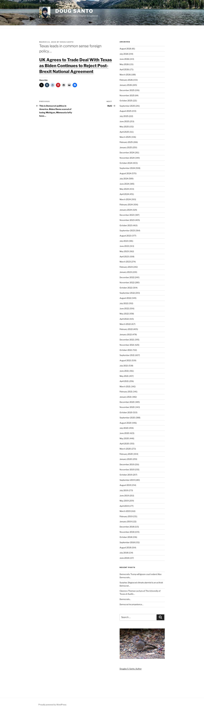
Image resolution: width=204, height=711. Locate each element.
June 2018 (124, 558)
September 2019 (127, 480)
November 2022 (127, 282)
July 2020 (124, 428)
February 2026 (126, 80)
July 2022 (124, 303)
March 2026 (125, 74)
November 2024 (127, 158)
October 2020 (126, 412)
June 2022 (124, 308)
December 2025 (127, 90)
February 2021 (126, 391)
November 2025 (127, 95)
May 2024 (124, 189)
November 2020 (127, 407)
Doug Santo (74, 11)
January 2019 (126, 521)
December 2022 (127, 277)
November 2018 (127, 532)
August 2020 (125, 423)
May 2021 (124, 376)
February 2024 (126, 204)
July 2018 (124, 552)
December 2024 (127, 152)
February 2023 (126, 267)
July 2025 (124, 116)
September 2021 (127, 355)
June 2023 (124, 246)
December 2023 (127, 215)
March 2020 (125, 449)
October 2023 (126, 225)
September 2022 (127, 293)
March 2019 (125, 511)
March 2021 (125, 386)
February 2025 (126, 142)
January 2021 (126, 397)
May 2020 (124, 438)
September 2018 (127, 542)
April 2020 (124, 443)
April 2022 (124, 319)
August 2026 (125, 48)
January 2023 (126, 272)
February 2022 (126, 329)
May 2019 (124, 500)
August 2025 (125, 111)
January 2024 (126, 210)
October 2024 (126, 163)
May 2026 (124, 64)
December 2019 (127, 464)
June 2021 (124, 371)
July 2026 (124, 54)
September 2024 (127, 168)
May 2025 (124, 126)
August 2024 (125, 173)
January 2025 (126, 147)
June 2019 (124, 495)
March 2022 (125, 324)
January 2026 (126, 85)
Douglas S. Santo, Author (131, 669)
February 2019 (126, 516)
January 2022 (126, 334)
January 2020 (126, 459)
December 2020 (127, 402)
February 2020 (126, 454)
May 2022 (124, 313)
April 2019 (124, 506)
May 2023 (124, 251)
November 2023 (127, 220)
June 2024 (124, 184)
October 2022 (126, 287)
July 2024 (124, 178)
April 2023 (124, 256)
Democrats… (125, 599)
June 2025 (124, 121)
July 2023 (124, 241)
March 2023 (125, 261)
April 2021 (124, 381)
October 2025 (126, 100)
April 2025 (124, 132)
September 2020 (127, 417)
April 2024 (124, 194)
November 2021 (127, 345)
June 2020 (124, 433)
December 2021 (127, 339)
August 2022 (125, 298)
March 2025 (125, 137)
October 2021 (126, 350)
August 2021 (125, 360)
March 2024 (125, 199)
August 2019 (125, 485)
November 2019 (127, 469)
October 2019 (126, 474)
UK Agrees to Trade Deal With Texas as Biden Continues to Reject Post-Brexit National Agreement (75, 65)
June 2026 (124, 59)
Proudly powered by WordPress (52, 704)
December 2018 (127, 526)
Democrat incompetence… (131, 604)
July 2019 (124, 490)
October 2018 (126, 537)
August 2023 (125, 235)
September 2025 (127, 106)
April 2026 (124, 69)
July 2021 (124, 365)
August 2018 (125, 547)
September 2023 (127, 230)
